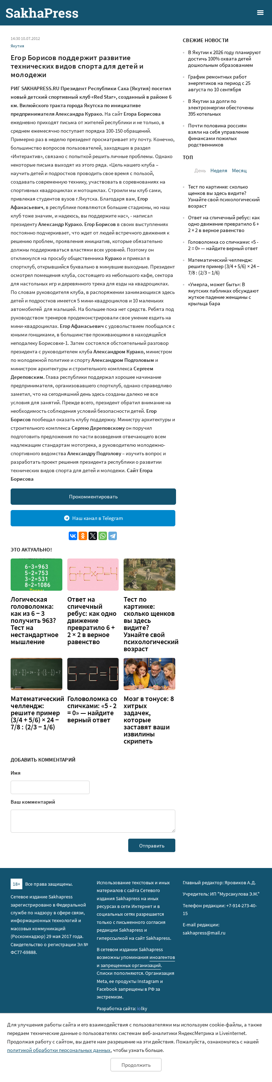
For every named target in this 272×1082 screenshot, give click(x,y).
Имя (16, 772)
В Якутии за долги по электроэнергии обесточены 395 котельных (221, 107)
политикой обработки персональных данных (58, 1050)
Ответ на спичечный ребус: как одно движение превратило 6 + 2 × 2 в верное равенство (92, 620)
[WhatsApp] (102, 536)
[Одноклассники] (83, 536)
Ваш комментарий (33, 801)
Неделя (218, 170)
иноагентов (162, 957)
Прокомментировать (93, 496)
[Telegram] (112, 536)
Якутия (17, 45)
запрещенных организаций (131, 965)
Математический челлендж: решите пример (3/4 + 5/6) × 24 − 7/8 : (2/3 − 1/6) (37, 712)
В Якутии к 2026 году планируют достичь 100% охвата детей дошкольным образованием (224, 58)
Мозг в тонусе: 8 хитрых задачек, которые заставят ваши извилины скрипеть (149, 719)
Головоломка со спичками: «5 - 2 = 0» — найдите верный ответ (92, 709)
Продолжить (136, 1064)
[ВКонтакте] (73, 536)
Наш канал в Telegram (97, 518)
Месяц (239, 170)
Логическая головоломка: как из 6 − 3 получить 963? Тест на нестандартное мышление (34, 620)
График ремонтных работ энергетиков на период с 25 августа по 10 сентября (219, 83)
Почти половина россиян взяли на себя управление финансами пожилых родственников (218, 135)
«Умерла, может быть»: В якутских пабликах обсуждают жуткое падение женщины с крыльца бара (223, 294)
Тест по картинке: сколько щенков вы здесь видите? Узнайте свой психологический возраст (224, 196)
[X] (93, 536)
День (200, 170)
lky (142, 1008)
